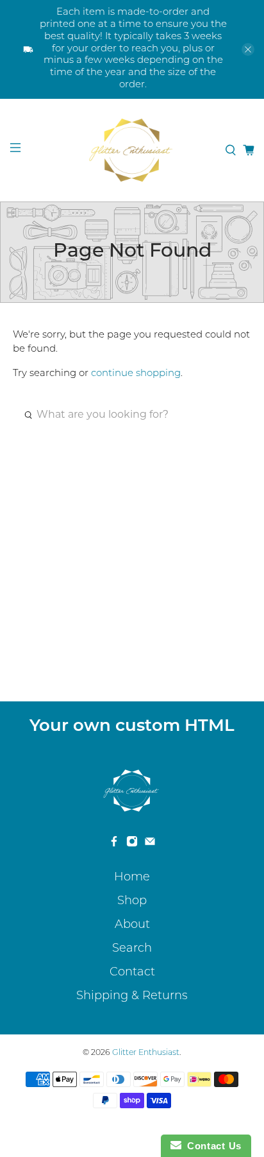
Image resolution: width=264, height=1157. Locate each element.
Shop (132, 901)
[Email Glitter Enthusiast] (150, 844)
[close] (248, 49)
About (132, 925)
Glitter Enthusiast (145, 1053)
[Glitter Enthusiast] (132, 150)
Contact (132, 973)
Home (132, 878)
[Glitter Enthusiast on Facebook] (114, 844)
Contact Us (211, 1145)
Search (132, 949)
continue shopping (136, 374)
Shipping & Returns (132, 996)
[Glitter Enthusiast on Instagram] (132, 844)
